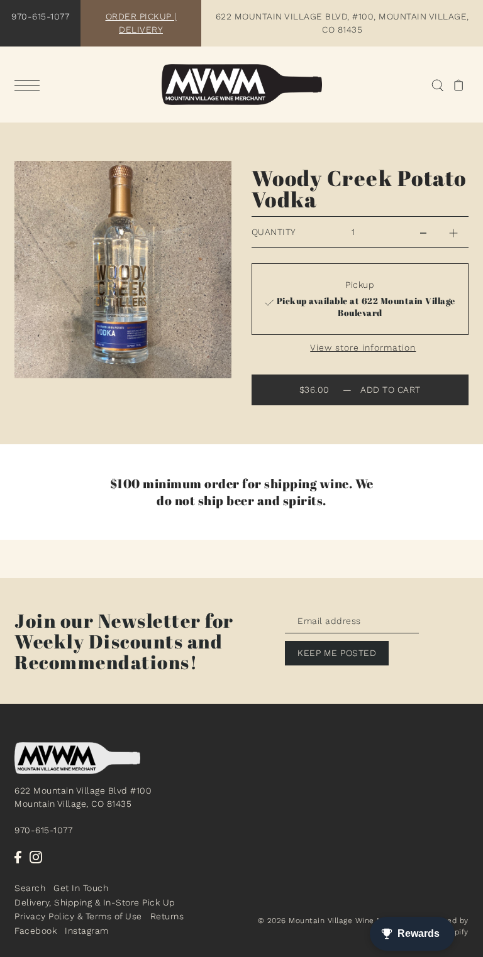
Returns (167, 916)
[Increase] (453, 232)
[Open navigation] (30, 85)
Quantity (274, 232)
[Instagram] (36, 857)
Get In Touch (80, 888)
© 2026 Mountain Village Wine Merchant (336, 920)
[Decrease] (423, 232)
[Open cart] (459, 84)
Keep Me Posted (336, 653)
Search (29, 888)
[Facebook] (17, 857)
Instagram (87, 931)
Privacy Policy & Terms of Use (78, 916)
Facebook (35, 931)
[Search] (437, 84)
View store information (363, 347)
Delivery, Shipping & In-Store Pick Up (94, 902)
